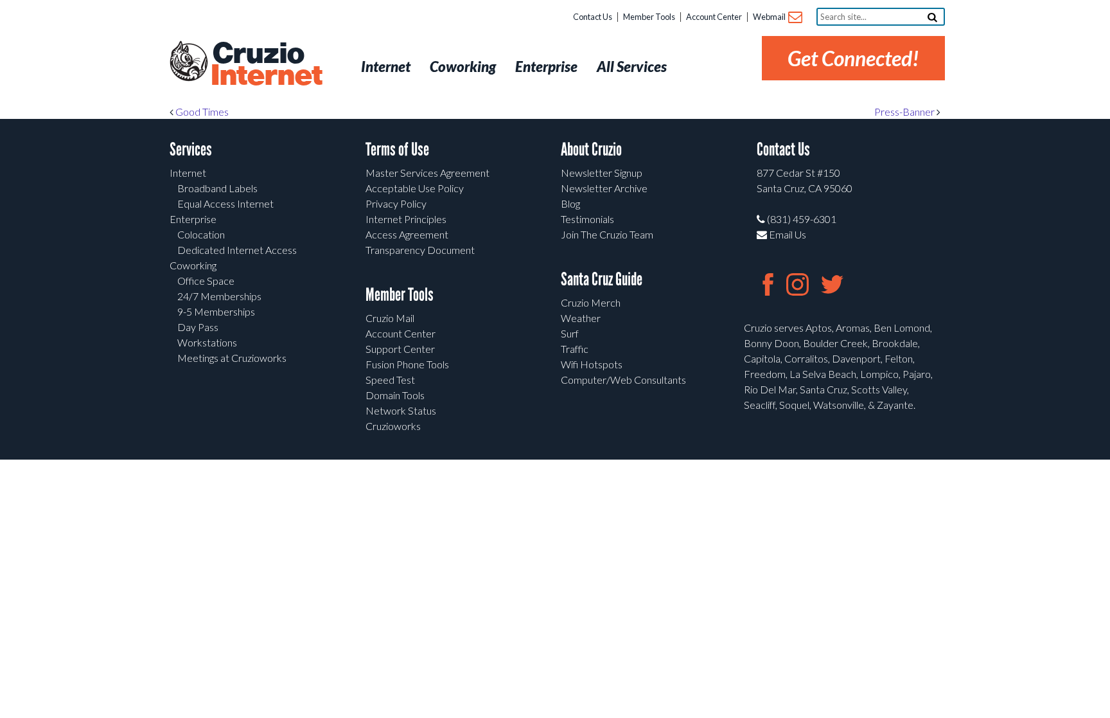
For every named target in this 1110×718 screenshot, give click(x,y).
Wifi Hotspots (591, 364)
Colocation (201, 234)
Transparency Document (420, 250)
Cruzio (266, 65)
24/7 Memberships (219, 296)
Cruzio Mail (390, 318)
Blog (570, 203)
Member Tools (649, 17)
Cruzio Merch (591, 302)
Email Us (786, 234)
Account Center (714, 17)
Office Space (205, 280)
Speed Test (390, 379)
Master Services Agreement (427, 172)
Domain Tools (395, 395)
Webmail (770, 17)
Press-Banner (905, 111)
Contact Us (592, 17)
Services (191, 149)
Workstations (207, 342)
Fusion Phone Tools (407, 364)
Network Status (401, 410)
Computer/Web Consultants (623, 379)
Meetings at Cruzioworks (231, 358)
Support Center (400, 349)
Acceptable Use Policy (415, 188)
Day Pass (197, 327)
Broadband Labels (217, 188)
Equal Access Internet (225, 203)
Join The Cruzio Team (607, 234)
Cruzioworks (393, 426)
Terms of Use (397, 149)
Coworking (193, 265)
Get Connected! (853, 58)
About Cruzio (591, 149)
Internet (188, 172)
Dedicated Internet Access (237, 250)
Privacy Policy (396, 203)
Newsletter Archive (604, 188)
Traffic (574, 349)
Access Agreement (407, 234)
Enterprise (193, 219)
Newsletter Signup (601, 172)
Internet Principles (406, 219)
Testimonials (587, 219)
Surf (570, 333)
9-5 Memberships (216, 311)
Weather (581, 318)
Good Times (201, 111)
